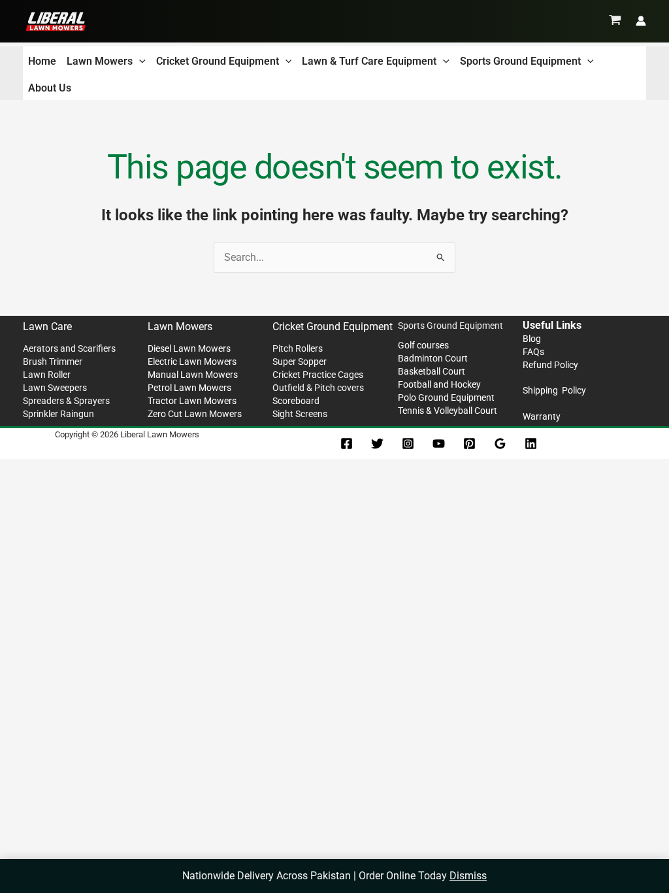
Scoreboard (295, 401)
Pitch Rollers (297, 348)
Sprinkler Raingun (58, 414)
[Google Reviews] (500, 443)
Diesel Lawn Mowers (189, 348)
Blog (532, 338)
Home (42, 61)
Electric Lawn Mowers (192, 361)
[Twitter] (377, 443)
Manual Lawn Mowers (193, 374)
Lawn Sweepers (55, 387)
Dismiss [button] (468, 875)
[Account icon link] (641, 21)
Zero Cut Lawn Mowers (195, 414)
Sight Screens (299, 414)
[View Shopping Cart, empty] (615, 21)
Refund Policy (550, 365)
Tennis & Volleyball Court (447, 410)
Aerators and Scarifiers (69, 348)
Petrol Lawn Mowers (189, 387)
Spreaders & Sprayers (66, 401)
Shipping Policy (554, 390)
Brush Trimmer (52, 361)
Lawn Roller (47, 374)
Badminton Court (433, 358)
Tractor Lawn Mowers (192, 401)
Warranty (542, 416)
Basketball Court (431, 371)
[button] (139, 61)
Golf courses (423, 345)
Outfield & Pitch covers (318, 387)
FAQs (533, 351)
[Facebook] (346, 443)
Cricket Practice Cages (317, 374)
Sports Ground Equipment (520, 61)
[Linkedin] (530, 443)
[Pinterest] (469, 443)
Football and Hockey (439, 384)
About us (49, 88)
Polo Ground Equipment (446, 397)
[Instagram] (408, 443)
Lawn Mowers (100, 61)
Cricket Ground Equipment (217, 61)
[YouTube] (438, 443)
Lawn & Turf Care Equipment (369, 61)
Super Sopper (299, 361)
